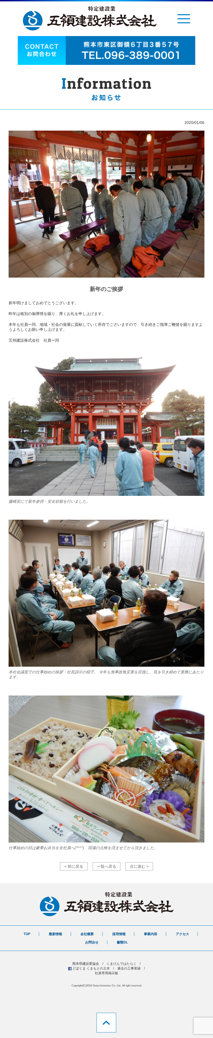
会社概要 (87, 934)
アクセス (182, 934)
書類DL (122, 942)
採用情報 (119, 934)
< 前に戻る (73, 866)
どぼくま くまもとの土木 (91, 968)
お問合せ (91, 942)
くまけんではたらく (121, 964)
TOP (27, 934)
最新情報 (55, 934)
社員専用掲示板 (106, 973)
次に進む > (139, 866)
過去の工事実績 (129, 968)
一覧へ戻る (106, 866)
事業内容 (150, 934)
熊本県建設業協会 (85, 964)
